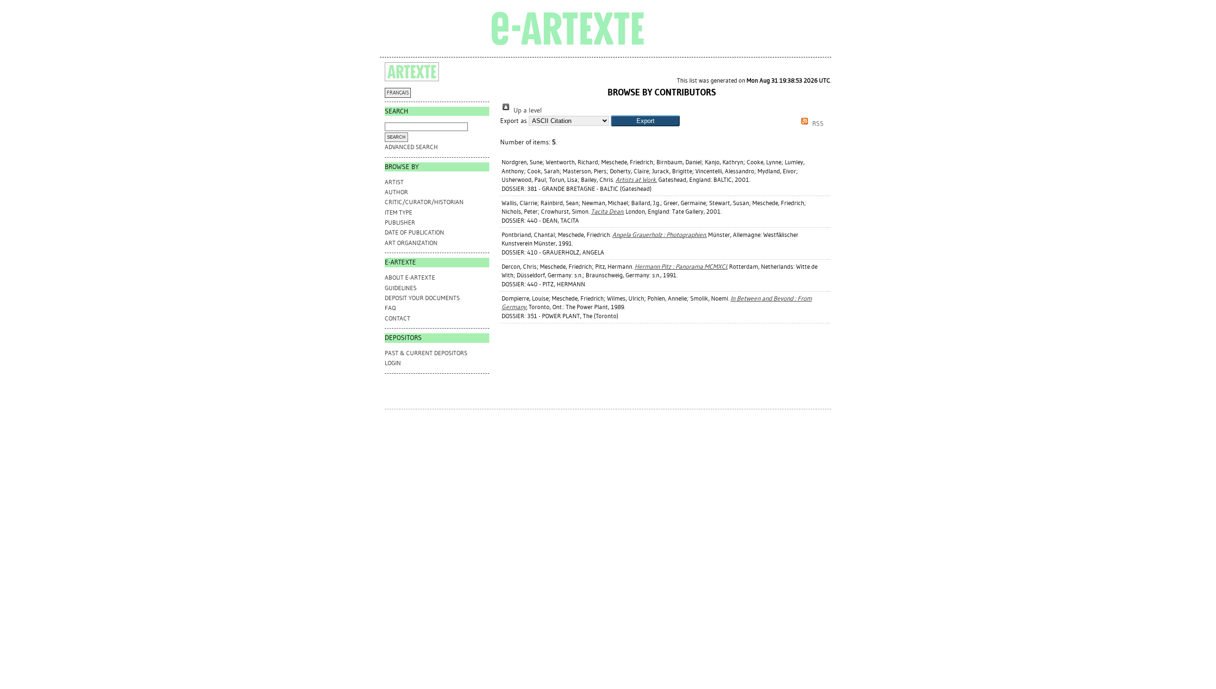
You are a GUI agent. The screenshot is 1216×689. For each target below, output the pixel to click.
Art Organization (411, 242)
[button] (645, 120)
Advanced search (411, 147)
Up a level (527, 110)
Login (393, 363)
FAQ (390, 307)
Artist (394, 182)
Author (396, 192)
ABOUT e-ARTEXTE (410, 277)
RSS (817, 124)
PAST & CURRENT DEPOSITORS (426, 353)
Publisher (400, 222)
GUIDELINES (401, 288)
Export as (513, 121)
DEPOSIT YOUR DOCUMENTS (422, 298)
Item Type (398, 212)
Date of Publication (414, 232)
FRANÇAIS (398, 93)
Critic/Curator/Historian (424, 202)
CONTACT (397, 318)
